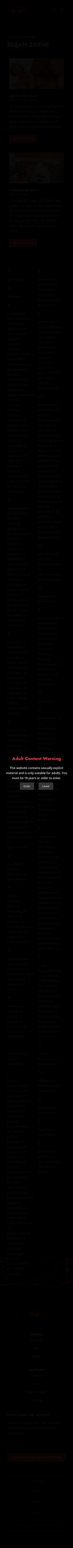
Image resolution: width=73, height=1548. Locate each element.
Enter (27, 786)
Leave (45, 786)
